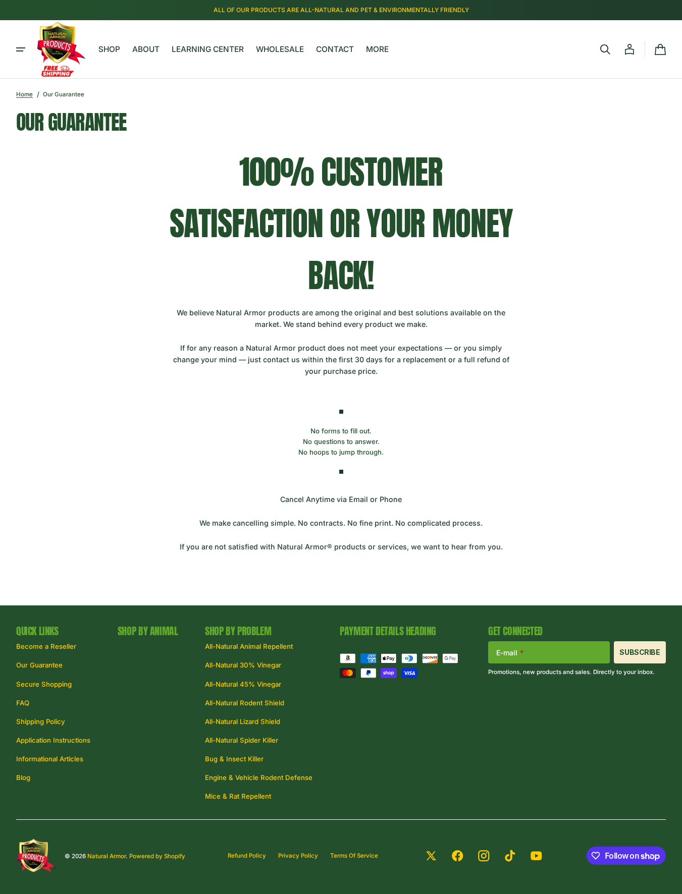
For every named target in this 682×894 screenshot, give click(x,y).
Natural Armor (106, 856)
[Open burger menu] (21, 49)
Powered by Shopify (157, 856)
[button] (605, 49)
